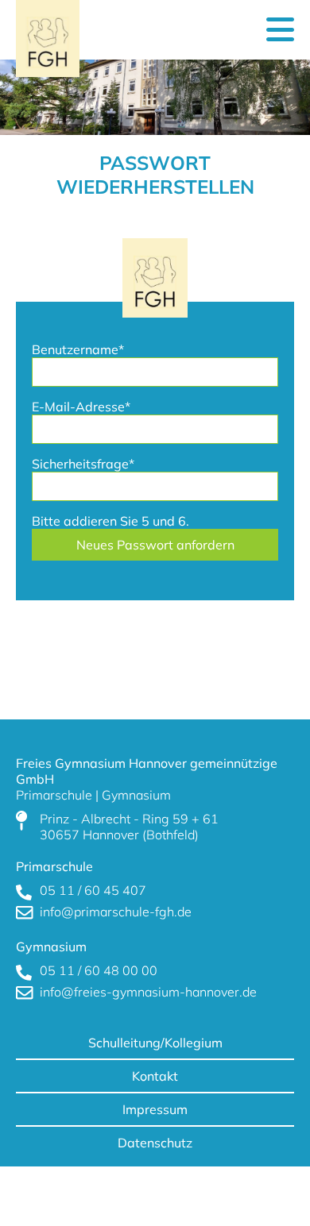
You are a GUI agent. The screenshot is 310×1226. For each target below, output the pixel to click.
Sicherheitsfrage (83, 464)
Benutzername (78, 349)
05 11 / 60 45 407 (93, 890)
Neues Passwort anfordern (155, 545)
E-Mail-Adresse (81, 406)
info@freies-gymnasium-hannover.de (148, 992)
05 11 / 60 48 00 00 (98, 970)
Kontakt (155, 1076)
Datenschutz (155, 1143)
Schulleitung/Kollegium (155, 1043)
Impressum (155, 1109)
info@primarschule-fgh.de (116, 912)
